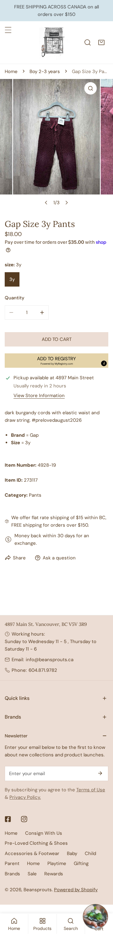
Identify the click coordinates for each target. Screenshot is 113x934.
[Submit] (100, 773)
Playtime (56, 863)
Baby (72, 853)
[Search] (87, 42)
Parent (12, 863)
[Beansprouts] (54, 42)
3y (12, 279)
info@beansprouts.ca (49, 659)
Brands (12, 874)
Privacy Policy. (25, 797)
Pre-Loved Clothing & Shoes (36, 843)
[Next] (66, 202)
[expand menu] (8, 30)
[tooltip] (104, 363)
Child (90, 853)
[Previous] (46, 202)
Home (11, 71)
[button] (101, 42)
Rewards (53, 874)
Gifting (81, 863)
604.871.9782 (43, 670)
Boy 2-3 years (45, 71)
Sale (32, 874)
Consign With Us (43, 833)
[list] (56, 144)
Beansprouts (38, 890)
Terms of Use (90, 790)
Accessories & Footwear (32, 853)
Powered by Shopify (76, 890)
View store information (39, 395)
